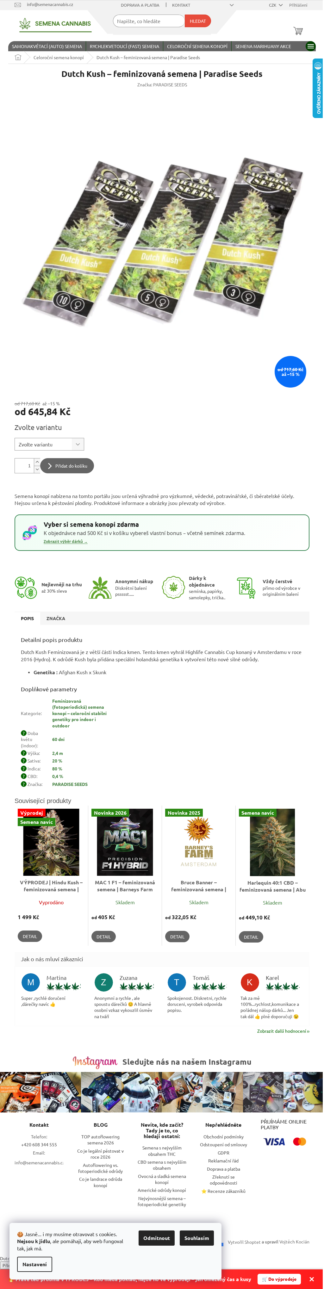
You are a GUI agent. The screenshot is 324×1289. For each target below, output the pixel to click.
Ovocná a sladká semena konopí (162, 1179)
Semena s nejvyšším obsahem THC (162, 1150)
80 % (57, 768)
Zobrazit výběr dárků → (66, 541)
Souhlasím (196, 1238)
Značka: (162, 84)
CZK (273, 5)
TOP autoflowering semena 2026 (100, 1139)
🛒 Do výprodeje (279, 1279)
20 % (57, 760)
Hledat (198, 21)
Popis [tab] (27, 618)
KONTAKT (181, 5)
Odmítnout (156, 1238)
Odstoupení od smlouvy (223, 1144)
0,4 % (57, 776)
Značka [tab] (56, 618)
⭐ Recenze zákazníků (223, 1191)
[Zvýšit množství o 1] (37, 462)
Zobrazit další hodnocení (281, 1031)
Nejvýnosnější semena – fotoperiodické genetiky (162, 1201)
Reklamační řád (223, 1160)
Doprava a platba (140, 5)
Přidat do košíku (71, 466)
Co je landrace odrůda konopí (100, 1182)
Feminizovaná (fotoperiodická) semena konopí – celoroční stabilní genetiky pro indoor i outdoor (79, 713)
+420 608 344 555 (39, 1144)
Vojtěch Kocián (294, 1241)
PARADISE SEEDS (70, 784)
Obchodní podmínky (223, 1136)
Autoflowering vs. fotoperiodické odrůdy (100, 1168)
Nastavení (34, 1264)
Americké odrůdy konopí (162, 1190)
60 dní (58, 739)
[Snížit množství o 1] (37, 469)
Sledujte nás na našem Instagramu (187, 1061)
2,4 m (57, 753)
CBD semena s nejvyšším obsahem (162, 1165)
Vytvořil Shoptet (244, 1242)
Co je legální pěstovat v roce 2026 (100, 1154)
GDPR (223, 1152)
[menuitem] (47, 46)
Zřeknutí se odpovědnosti (223, 1180)
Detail (30, 936)
